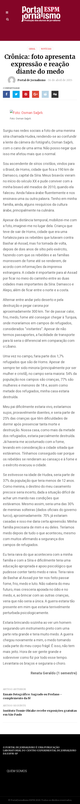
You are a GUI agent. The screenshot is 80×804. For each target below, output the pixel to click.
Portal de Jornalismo (31, 80)
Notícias (46, 49)
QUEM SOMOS (17, 771)
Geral (32, 49)
